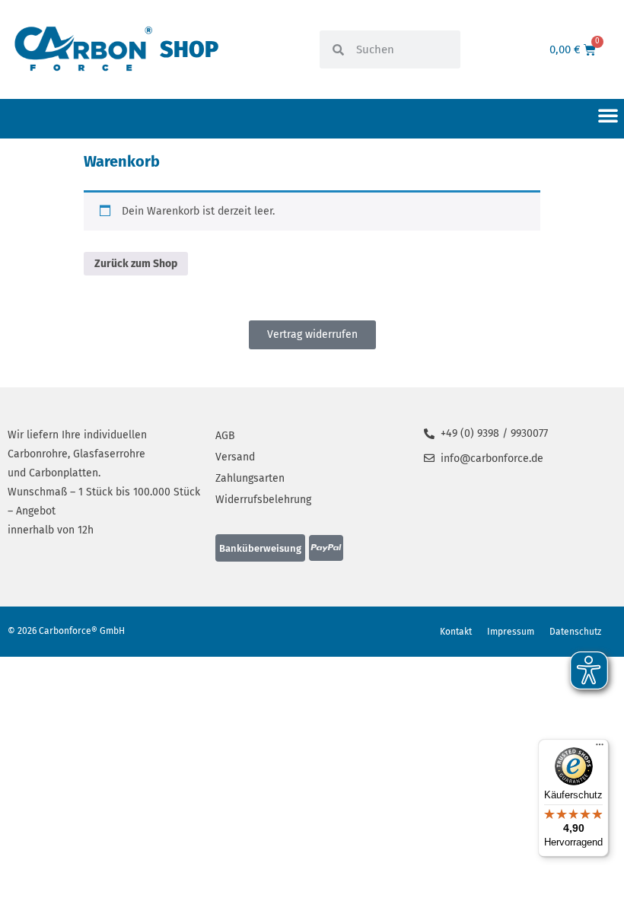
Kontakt (456, 631)
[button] (608, 115)
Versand (235, 457)
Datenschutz (575, 631)
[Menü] (600, 748)
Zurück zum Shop (135, 263)
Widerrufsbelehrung (263, 499)
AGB (225, 435)
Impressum (510, 631)
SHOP (189, 49)
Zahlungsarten (250, 478)
